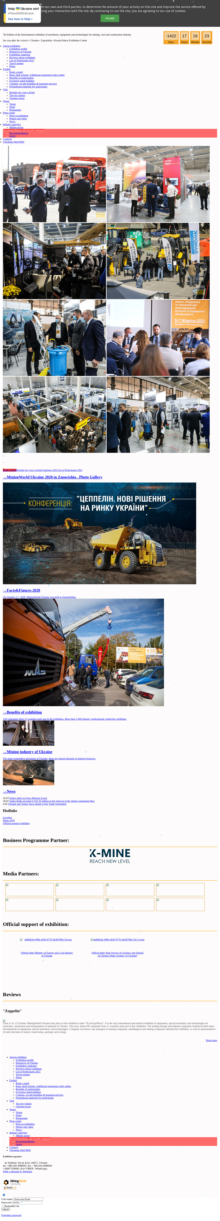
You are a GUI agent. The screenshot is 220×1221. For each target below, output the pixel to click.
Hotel (12, 107)
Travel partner (16, 63)
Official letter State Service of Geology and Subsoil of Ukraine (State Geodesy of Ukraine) (117, 954)
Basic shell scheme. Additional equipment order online (37, 75)
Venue (6, 101)
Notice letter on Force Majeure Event (28, 798)
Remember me (12, 1206)
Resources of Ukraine (20, 51)
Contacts (7, 139)
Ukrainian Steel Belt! (13, 141)
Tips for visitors (17, 95)
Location (7, 817)
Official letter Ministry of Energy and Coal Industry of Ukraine (47, 954)
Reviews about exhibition (22, 57)
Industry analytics (12, 124)
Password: (6, 1202)
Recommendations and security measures (24, 130)
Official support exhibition (16, 823)
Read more (211, 1040)
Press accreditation (18, 115)
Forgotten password (11, 1215)
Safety (12, 136)
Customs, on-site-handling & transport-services (33, 83)
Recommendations (18, 133)
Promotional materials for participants (28, 86)
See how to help (19, 19)
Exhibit (6, 69)
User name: (7, 1199)
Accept (109, 18)
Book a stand (16, 72)
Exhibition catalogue (19, 54)
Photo (12, 66)
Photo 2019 (9, 820)
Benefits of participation (21, 78)
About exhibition (11, 46)
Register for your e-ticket (22, 92)
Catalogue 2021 (50, 470)
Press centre (9, 112)
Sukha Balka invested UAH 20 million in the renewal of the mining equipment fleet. (52, 801)
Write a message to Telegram (17, 1171)
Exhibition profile (18, 48)
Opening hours (16, 98)
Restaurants (15, 110)
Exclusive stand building (21, 80)
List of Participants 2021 (21, 60)
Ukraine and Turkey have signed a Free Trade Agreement (37, 804)
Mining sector (16, 127)
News (12, 121)
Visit (5, 89)
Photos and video (18, 118)
